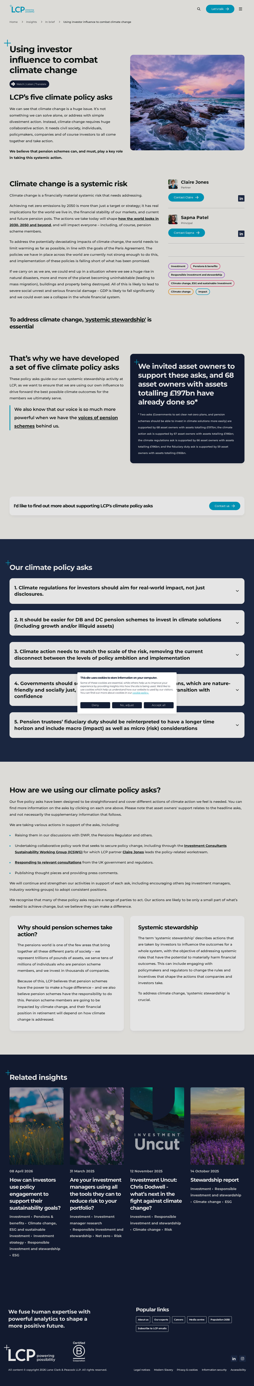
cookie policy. (141, 692)
